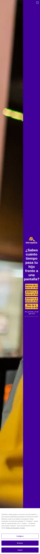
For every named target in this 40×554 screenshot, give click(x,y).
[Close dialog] (37, 3)
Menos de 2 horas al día (32, 287)
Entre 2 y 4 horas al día (32, 293)
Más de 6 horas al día (32, 307)
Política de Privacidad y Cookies (15, 528)
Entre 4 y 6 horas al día (32, 300)
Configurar (19, 536)
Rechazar (20, 543)
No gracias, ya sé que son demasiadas (31, 313)
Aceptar (20, 550)
